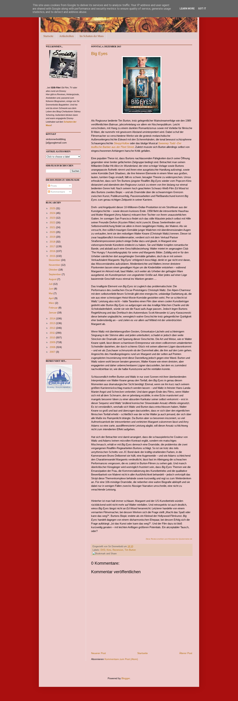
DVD (103, 550)
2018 (53, 241)
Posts (53, 185)
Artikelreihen (66, 36)
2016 (53, 251)
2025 (53, 208)
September (55, 274)
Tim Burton (130, 550)
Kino (109, 550)
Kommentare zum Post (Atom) (121, 659)
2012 (53, 327)
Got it (202, 8)
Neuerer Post (98, 653)
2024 (53, 213)
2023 (53, 217)
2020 (53, 232)
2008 (53, 347)
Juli (51, 283)
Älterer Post (185, 653)
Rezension (118, 550)
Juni (51, 288)
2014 (53, 318)
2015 (53, 256)
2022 (53, 222)
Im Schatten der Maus (92, 36)
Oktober (53, 269)
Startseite (48, 36)
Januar (53, 312)
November (55, 264)
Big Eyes (99, 53)
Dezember (55, 260)
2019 (53, 236)
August (53, 279)
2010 (53, 337)
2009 (53, 342)
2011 (53, 332)
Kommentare (57, 191)
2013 (53, 323)
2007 (53, 351)
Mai (51, 293)
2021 (53, 227)
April (51, 298)
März (52, 303)
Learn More (187, 8)
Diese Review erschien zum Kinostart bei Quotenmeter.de (169, 539)
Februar (53, 307)
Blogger (125, 678)
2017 (53, 246)
